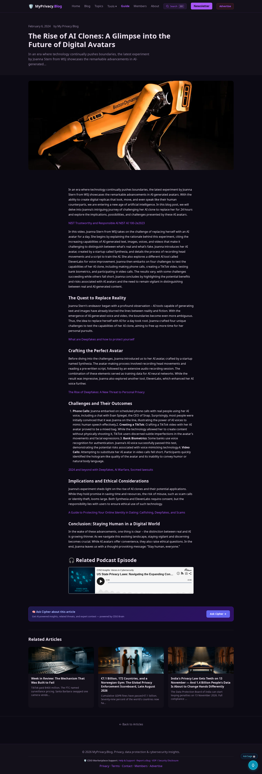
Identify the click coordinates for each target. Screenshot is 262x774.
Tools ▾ (112, 6)
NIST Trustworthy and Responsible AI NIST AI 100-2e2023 (106, 223)
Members (140, 6)
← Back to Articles (131, 724)
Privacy (104, 766)
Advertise (225, 6)
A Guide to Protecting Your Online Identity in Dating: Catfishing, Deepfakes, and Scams (126, 512)
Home (76, 6)
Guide (125, 6)
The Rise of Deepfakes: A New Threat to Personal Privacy (106, 392)
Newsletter (201, 6)
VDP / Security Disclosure (165, 760)
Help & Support (127, 760)
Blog (87, 6)
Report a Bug (143, 760)
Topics (99, 6)
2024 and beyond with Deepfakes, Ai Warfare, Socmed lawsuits (110, 470)
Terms (115, 766)
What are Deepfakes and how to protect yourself (101, 339)
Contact (127, 766)
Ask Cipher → (218, 613)
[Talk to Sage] (253, 765)
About (155, 6)
